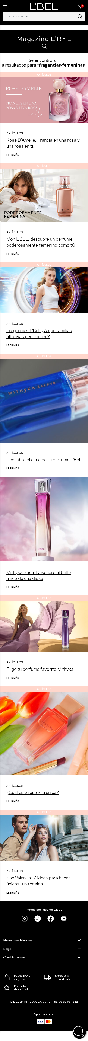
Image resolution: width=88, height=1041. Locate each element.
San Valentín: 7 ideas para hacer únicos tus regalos (38, 881)
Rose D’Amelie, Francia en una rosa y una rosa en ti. (43, 143)
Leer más (12, 154)
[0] (78, 7)
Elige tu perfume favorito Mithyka (39, 669)
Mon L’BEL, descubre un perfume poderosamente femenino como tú (40, 242)
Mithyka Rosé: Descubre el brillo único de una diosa (38, 575)
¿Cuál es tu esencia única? (32, 792)
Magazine (44, 39)
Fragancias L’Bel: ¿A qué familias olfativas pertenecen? (39, 333)
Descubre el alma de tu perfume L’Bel (43, 459)
